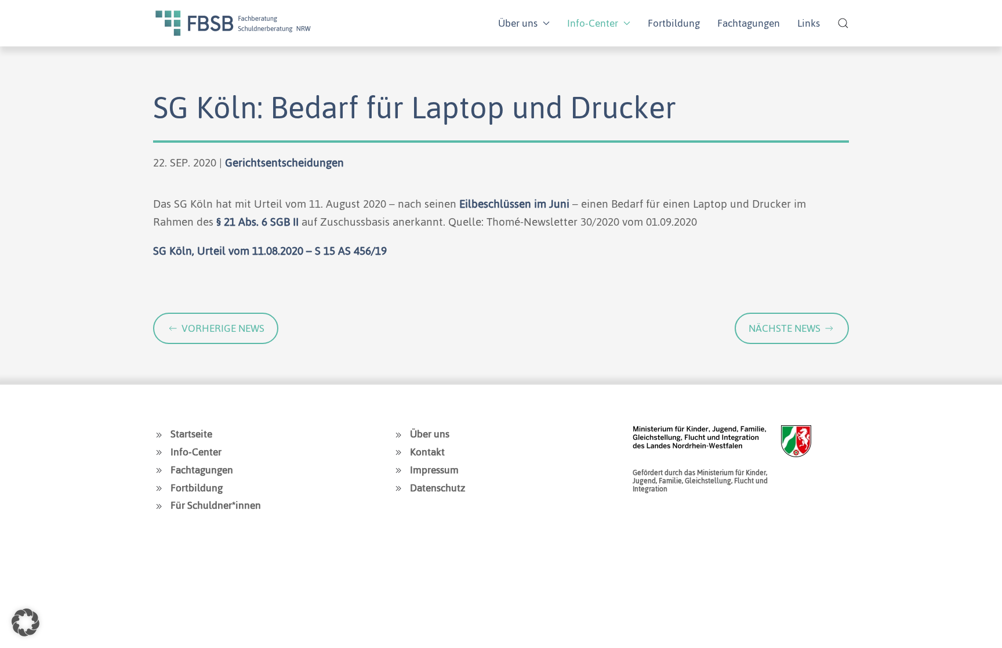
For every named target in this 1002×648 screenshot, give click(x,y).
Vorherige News (222, 328)
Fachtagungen (748, 23)
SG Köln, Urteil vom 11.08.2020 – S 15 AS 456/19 (270, 251)
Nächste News (785, 328)
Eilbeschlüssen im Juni (514, 204)
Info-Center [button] (592, 23)
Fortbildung (674, 23)
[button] (843, 23)
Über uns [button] (518, 23)
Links (808, 23)
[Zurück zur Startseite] (233, 23)
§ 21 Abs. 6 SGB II (257, 222)
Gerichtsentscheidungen (284, 162)
